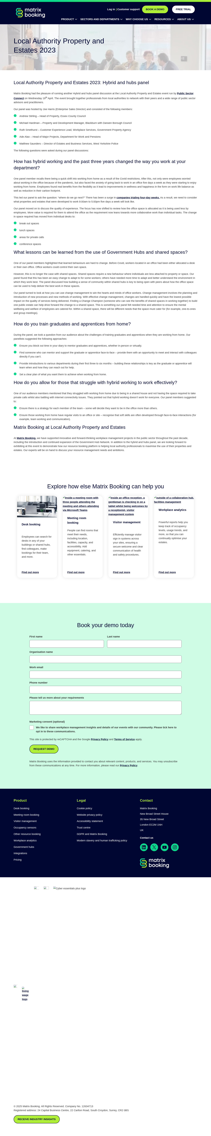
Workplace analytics (172, 509)
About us (184, 19)
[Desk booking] (37, 516)
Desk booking (31, 524)
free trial (183, 9)
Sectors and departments (99, 19)
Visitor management (127, 522)
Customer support (128, 9)
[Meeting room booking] (83, 510)
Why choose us (137, 19)
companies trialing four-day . (138, 197)
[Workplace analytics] (174, 502)
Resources (162, 19)
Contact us (146, 837)
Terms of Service (124, 739)
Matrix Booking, (26, 438)
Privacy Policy (99, 739)
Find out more (30, 572)
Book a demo (155, 9)
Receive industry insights (37, 1119)
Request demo (43, 749)
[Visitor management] (128, 514)
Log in (111, 9)
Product (67, 19)
